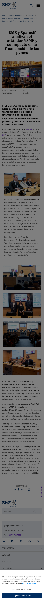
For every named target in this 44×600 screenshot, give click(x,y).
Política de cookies (29, 583)
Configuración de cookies (22, 589)
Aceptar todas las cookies (22, 596)
